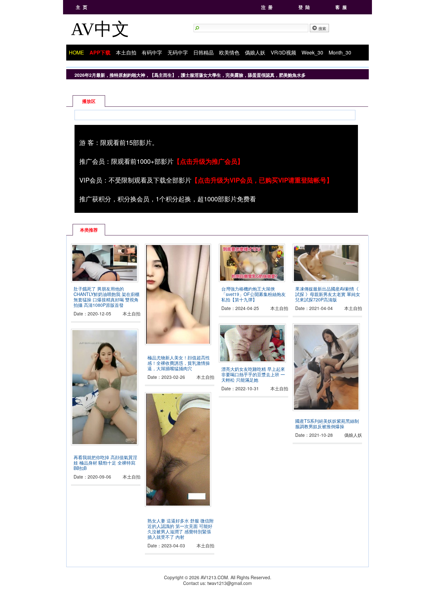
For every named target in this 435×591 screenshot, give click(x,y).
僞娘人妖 (255, 52)
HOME (76, 52)
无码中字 (178, 52)
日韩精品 (203, 52)
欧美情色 (229, 52)
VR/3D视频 (283, 52)
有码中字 (152, 52)
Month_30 (340, 52)
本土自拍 (126, 52)
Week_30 (312, 52)
